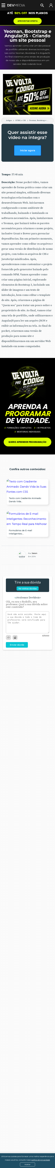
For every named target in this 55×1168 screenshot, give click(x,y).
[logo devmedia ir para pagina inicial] (16, 5)
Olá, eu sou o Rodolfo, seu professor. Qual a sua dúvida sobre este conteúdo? (27, 604)
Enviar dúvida (17, 645)
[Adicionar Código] (8, 637)
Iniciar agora (27, 150)
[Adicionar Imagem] (15, 637)
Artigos (9, 120)
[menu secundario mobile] (2, 5)
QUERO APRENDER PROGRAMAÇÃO (27, 442)
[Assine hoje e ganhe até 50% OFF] (27, 94)
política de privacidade (40, 1160)
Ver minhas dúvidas (27, 588)
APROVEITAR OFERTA (28, 21)
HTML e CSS (20, 120)
